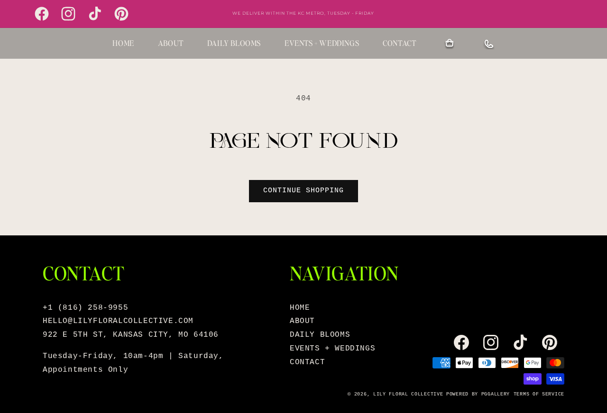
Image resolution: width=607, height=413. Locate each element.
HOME (123, 43)
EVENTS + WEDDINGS (322, 43)
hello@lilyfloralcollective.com (118, 321)
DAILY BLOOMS (234, 43)
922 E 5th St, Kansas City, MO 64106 (131, 335)
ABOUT (171, 43)
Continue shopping (303, 191)
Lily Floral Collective (408, 394)
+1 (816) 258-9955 (85, 308)
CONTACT (399, 43)
